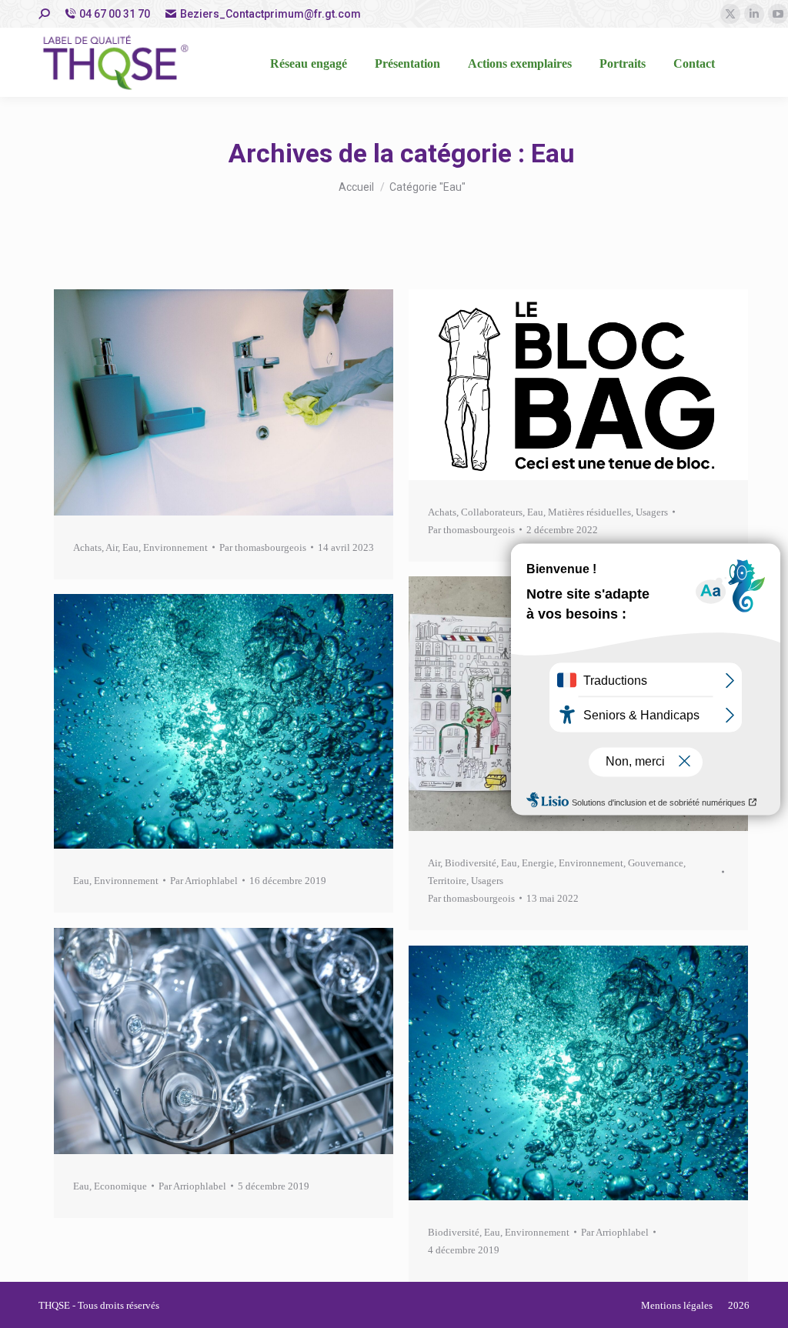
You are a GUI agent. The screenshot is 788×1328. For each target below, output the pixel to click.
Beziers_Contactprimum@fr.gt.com (270, 14)
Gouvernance (655, 863)
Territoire (447, 880)
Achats (87, 547)
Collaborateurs (492, 512)
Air (111, 547)
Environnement (175, 547)
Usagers (652, 512)
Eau (130, 547)
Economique (120, 1186)
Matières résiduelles (589, 512)
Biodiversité (470, 863)
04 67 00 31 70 (114, 14)
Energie (538, 863)
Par (262, 547)
